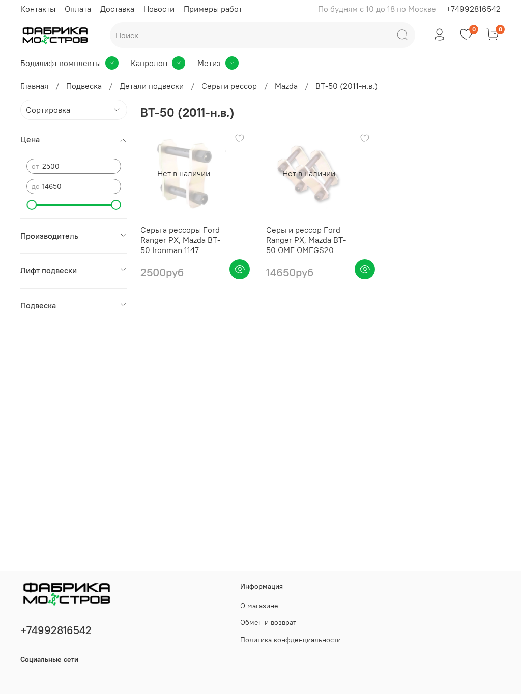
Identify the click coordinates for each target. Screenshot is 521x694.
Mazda (286, 86)
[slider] (31, 204)
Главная (34, 86)
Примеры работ (213, 9)
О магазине (259, 605)
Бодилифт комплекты (60, 63)
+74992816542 (473, 9)
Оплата (78, 9)
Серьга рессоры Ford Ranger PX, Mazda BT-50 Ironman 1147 (180, 240)
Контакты (37, 9)
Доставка (117, 9)
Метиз (209, 63)
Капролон (149, 63)
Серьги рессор (229, 86)
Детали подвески (152, 86)
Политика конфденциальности (290, 639)
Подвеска (84, 86)
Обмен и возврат (268, 622)
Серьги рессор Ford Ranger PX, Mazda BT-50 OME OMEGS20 (306, 240)
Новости (159, 9)
